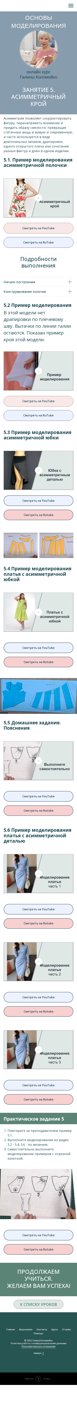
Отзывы (66, 1329)
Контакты (42, 1329)
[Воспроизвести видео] (38, 197)
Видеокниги (25, 1329)
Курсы (54, 1329)
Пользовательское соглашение (38, 1346)
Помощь (38, 1333)
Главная (10, 1329)
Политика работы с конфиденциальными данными (38, 1343)
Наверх (37, 1353)
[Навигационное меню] (70, 5)
